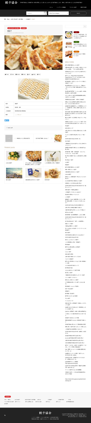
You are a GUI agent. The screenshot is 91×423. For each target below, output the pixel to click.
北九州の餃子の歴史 (54, 417)
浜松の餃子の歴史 (69, 254)
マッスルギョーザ (69, 300)
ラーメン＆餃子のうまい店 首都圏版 (73, 369)
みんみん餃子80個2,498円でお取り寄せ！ (74, 338)
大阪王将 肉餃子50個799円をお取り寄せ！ (74, 340)
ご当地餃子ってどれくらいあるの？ (73, 192)
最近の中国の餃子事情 (54, 419)
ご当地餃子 (24, 28)
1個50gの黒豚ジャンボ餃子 (71, 226)
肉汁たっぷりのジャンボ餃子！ (72, 239)
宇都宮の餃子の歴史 (35, 419)
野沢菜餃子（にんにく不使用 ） (72, 286)
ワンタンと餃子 (73, 7)
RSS (4, 415)
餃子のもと (48, 401)
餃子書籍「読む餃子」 (70, 293)
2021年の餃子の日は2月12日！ (72, 237)
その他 (69, 399)
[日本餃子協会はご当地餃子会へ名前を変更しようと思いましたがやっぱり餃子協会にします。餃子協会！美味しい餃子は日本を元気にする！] (45, 414)
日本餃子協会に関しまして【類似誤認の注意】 (75, 324)
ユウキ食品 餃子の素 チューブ (72, 265)
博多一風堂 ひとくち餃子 (70, 169)
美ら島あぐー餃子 (69, 160)
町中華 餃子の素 (68, 267)
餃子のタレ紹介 (39, 401)
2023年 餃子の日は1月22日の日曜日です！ (74, 205)
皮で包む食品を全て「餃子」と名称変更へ (74, 221)
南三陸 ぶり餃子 (68, 272)
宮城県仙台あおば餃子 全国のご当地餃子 (74, 99)
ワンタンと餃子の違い (45, 417)
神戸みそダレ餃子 (69, 212)
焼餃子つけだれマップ (44, 419)
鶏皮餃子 (67, 164)
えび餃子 (67, 162)
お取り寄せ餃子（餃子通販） (13, 28)
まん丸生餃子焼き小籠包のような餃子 (73, 180)
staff (12, 127)
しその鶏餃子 (68, 249)
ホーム (51, 7)
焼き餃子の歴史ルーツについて (72, 194)
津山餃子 (67, 125)
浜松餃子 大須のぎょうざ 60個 (72, 317)
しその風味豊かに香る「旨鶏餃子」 (73, 242)
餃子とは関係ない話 (29, 401)
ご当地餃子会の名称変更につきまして (73, 329)
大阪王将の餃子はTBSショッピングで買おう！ (75, 210)
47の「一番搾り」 (7, 399)
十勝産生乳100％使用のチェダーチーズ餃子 (75, 275)
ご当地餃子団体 (61, 399)
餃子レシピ (58, 401)
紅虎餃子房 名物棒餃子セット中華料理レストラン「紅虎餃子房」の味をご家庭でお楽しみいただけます (75, 107)
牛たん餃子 (67, 298)
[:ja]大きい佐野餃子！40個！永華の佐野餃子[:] (75, 311)
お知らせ (39, 399)
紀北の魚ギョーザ (69, 128)
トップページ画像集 (61, 7)
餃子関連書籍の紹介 (70, 401)
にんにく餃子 (68, 251)
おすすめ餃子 (17, 399)
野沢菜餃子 (67, 244)
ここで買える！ (18, 114)
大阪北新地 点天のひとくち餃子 (72, 172)
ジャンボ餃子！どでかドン (71, 277)
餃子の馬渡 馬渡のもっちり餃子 (72, 65)
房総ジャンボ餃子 (69, 223)
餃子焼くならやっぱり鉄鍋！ (71, 296)
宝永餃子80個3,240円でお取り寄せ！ (73, 335)
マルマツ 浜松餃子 (69, 259)
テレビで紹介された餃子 (9, 401)
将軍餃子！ (67, 291)
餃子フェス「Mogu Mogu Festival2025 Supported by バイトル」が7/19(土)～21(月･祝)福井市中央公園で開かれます (75, 77)
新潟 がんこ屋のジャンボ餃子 (71, 280)
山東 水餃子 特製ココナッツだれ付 (73, 256)
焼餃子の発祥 (84, 7)
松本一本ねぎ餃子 (69, 288)
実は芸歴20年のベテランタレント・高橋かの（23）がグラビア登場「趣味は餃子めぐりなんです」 (75, 87)
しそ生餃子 (67, 197)
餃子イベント (17, 401)
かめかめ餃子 (68, 174)
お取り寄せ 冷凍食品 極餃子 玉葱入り (73, 207)
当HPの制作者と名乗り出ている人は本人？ (74, 235)
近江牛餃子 (67, 141)
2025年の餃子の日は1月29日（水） (73, 138)
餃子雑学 (6, 403)
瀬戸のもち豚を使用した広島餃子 (72, 247)
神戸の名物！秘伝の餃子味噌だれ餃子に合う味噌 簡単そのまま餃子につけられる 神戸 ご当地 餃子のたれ (75, 113)
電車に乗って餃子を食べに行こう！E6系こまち (75, 326)
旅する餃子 (67, 232)
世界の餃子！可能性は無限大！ (72, 189)
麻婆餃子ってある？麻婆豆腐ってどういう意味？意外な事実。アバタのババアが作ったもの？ (75, 201)
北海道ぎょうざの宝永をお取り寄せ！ (73, 183)
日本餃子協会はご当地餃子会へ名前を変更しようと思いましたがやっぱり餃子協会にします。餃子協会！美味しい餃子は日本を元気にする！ (75, 415)
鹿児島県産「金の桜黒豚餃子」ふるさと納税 (75, 214)
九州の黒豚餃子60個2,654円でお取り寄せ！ (75, 342)
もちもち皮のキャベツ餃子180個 (72, 270)
